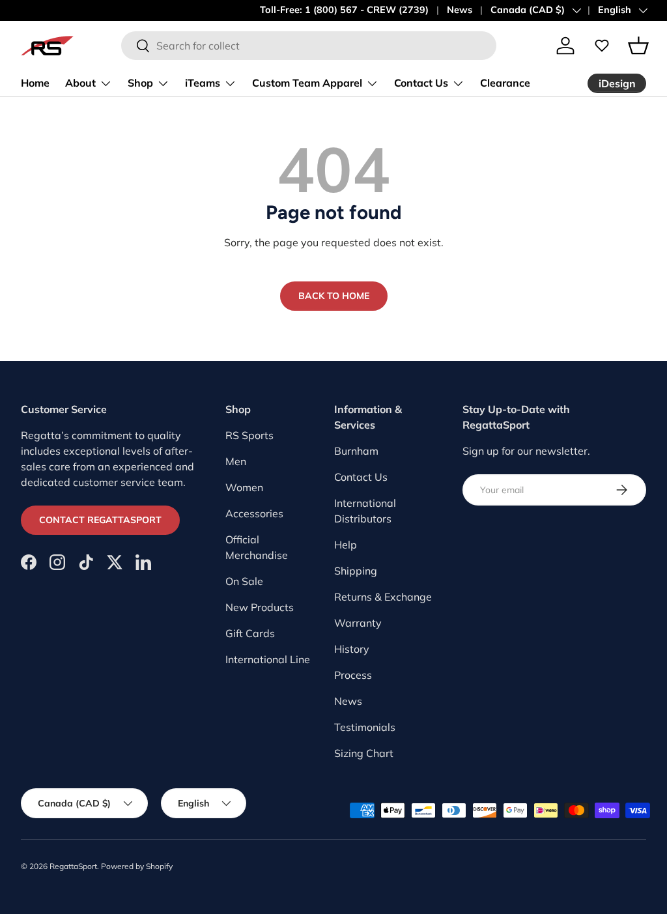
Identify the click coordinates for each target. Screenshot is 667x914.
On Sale (244, 581)
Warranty (358, 622)
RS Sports (249, 435)
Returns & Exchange (383, 596)
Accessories (254, 513)
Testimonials (364, 727)
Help (345, 544)
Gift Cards (250, 633)
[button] (638, 45)
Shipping (355, 570)
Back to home (333, 296)
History (351, 648)
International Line (267, 659)
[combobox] (308, 45)
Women (244, 487)
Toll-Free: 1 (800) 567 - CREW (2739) (344, 10)
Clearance (505, 82)
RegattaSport (73, 866)
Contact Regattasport (100, 520)
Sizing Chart (363, 753)
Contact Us (361, 476)
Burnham (356, 450)
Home (35, 82)
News (459, 10)
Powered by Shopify (137, 866)
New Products (259, 607)
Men (235, 461)
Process (353, 674)
